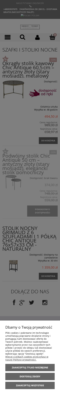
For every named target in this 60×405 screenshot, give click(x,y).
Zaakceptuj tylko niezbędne (30, 367)
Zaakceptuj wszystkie (30, 385)
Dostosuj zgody (30, 376)
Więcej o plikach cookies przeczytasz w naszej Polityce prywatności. (26, 358)
